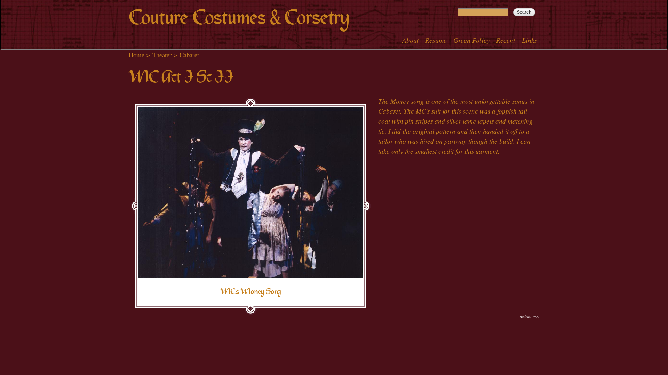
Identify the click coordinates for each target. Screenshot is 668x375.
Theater (162, 54)
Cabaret (189, 54)
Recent (505, 39)
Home (136, 54)
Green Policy (471, 39)
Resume (436, 39)
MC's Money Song (250, 291)
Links (529, 39)
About (410, 39)
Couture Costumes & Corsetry (239, 17)
